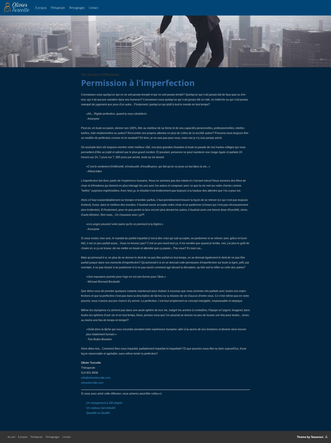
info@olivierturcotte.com (96, 377)
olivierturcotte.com (92, 382)
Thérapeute (58, 8)
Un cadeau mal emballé (100, 407)
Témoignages (77, 8)
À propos (41, 8)
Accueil (11, 437)
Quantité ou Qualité (98, 412)
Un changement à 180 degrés (104, 402)
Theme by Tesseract (310, 437)
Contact (93, 8)
